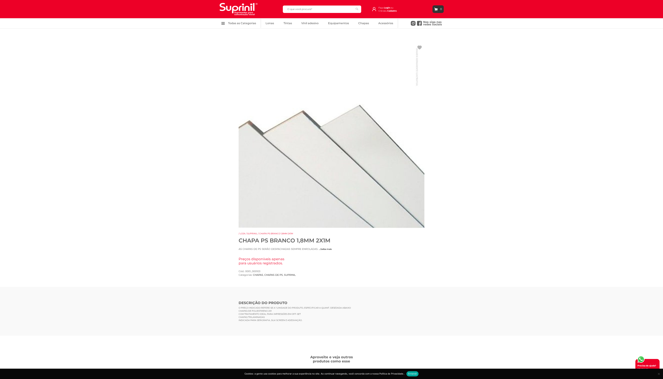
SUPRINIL (252, 233)
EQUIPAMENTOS (338, 23)
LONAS (270, 23)
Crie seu (387, 10)
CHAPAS (363, 23)
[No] (658, 374)
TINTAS (288, 23)
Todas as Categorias (241, 23)
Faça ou (385, 7)
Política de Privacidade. (391, 373)
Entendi (412, 373)
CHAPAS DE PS (273, 274)
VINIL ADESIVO (310, 23)
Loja (242, 233)
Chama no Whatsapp (646, 368)
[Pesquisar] (356, 9)
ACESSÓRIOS (385, 23)
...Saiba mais (325, 249)
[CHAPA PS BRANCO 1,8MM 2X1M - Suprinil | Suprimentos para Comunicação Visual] (239, 9)
